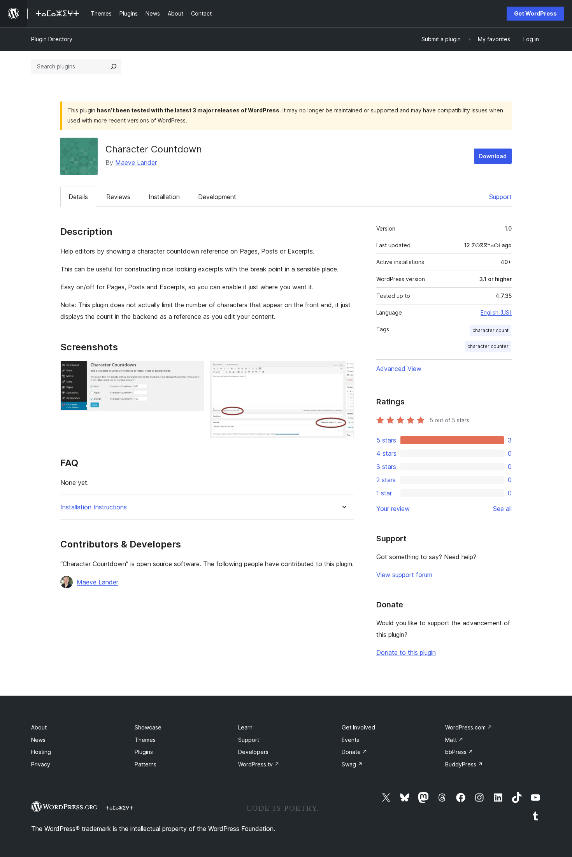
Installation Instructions (93, 507)
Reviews (118, 197)
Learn (245, 727)
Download (493, 156)
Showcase (148, 727)
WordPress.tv (258, 764)
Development (217, 197)
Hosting (41, 752)
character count (490, 330)
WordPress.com (468, 727)
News (38, 739)
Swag (352, 764)
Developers (253, 752)
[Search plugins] (113, 66)
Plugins (144, 752)
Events (350, 739)
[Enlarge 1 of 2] (193, 371)
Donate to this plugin (406, 652)
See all (502, 508)
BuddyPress (464, 764)
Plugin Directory (51, 39)
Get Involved (358, 727)
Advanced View (398, 369)
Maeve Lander (136, 162)
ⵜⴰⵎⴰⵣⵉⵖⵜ (119, 808)
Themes (145, 739)
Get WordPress (535, 13)
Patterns (145, 764)
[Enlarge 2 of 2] (343, 371)
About (39, 727)
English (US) (496, 312)
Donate (354, 752)
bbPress (459, 752)
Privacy (40, 764)
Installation (164, 197)
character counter (488, 346)
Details (78, 197)
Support (500, 197)
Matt (454, 739)
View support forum (404, 575)
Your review (393, 508)
